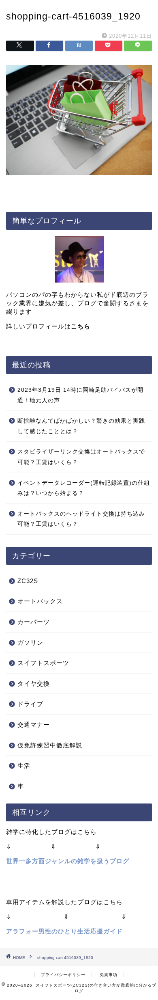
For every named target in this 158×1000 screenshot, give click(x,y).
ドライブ (30, 703)
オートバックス (40, 601)
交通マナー (33, 724)
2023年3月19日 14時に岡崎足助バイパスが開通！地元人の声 (80, 395)
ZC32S (27, 580)
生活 (23, 765)
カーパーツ (33, 621)
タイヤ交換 (33, 683)
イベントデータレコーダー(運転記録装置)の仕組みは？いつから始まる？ (83, 488)
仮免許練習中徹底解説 (49, 745)
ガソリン (30, 642)
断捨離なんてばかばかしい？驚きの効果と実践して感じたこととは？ (81, 426)
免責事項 (108, 974)
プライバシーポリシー (63, 974)
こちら (80, 326)
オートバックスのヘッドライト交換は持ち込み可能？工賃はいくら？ (81, 519)
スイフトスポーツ (43, 662)
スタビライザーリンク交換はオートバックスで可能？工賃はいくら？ (81, 457)
